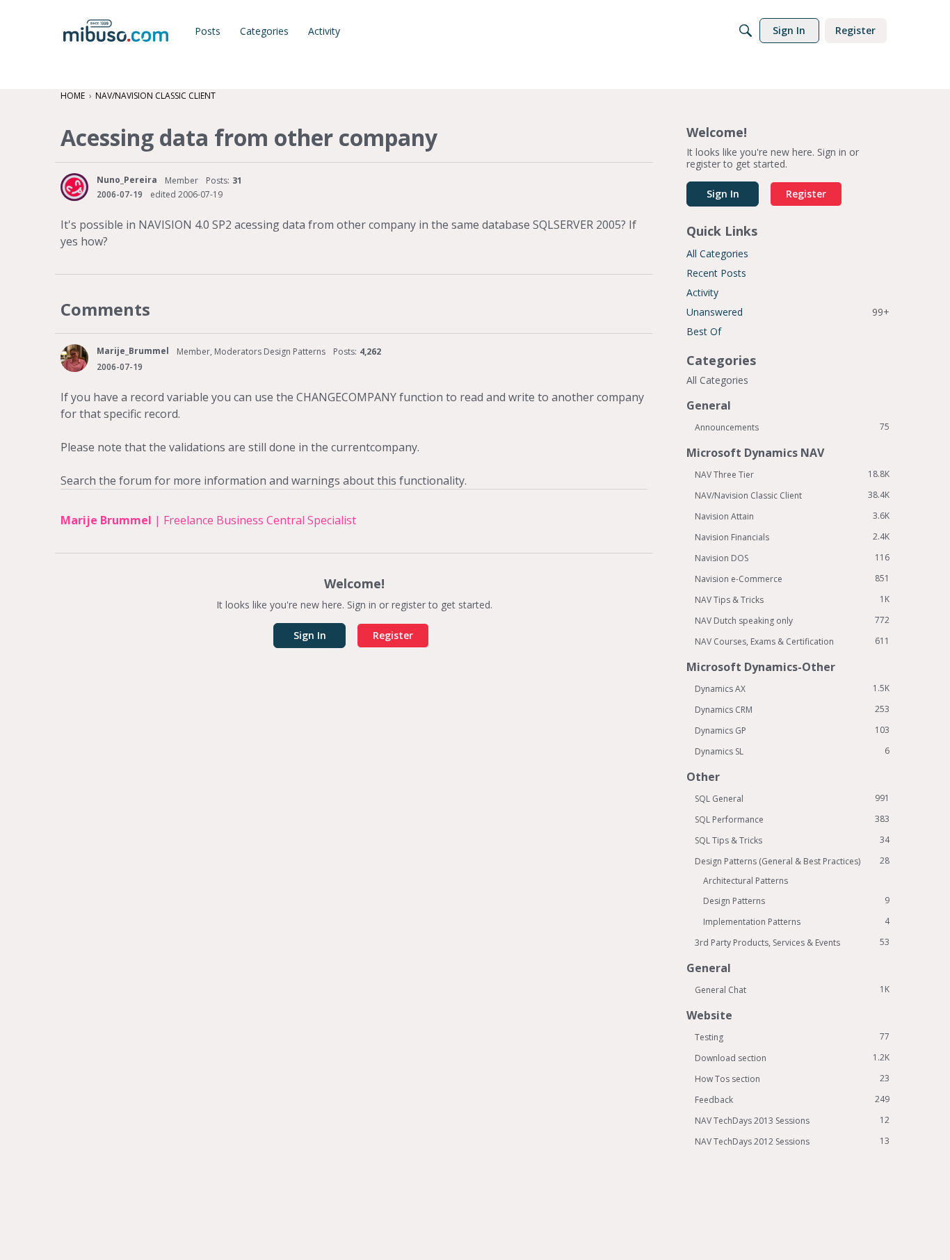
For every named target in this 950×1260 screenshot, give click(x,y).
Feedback (792, 1099)
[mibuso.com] (115, 30)
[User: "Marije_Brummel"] (74, 358)
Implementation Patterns (796, 921)
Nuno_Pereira (127, 180)
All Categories (717, 253)
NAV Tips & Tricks (792, 599)
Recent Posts (716, 273)
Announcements (792, 427)
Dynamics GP (792, 730)
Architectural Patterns (745, 880)
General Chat (792, 989)
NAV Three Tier (792, 474)
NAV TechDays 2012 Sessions (792, 1141)
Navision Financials (792, 537)
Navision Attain (792, 516)
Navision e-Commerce (792, 578)
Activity (702, 292)
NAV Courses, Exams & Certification (792, 641)
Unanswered (787, 311)
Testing (792, 1037)
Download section (792, 1057)
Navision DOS (792, 557)
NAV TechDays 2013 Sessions (792, 1120)
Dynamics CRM (792, 709)
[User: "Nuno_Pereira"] (74, 187)
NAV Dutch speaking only (792, 620)
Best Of (703, 331)
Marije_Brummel (133, 351)
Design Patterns (796, 900)
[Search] (745, 30)
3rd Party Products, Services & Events (792, 942)
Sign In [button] (309, 635)
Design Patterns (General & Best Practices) (792, 861)
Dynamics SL (792, 751)
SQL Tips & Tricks (792, 840)
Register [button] (393, 635)
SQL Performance (792, 819)
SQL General (792, 798)
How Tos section (792, 1078)
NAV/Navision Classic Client (792, 495)
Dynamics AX (792, 688)
